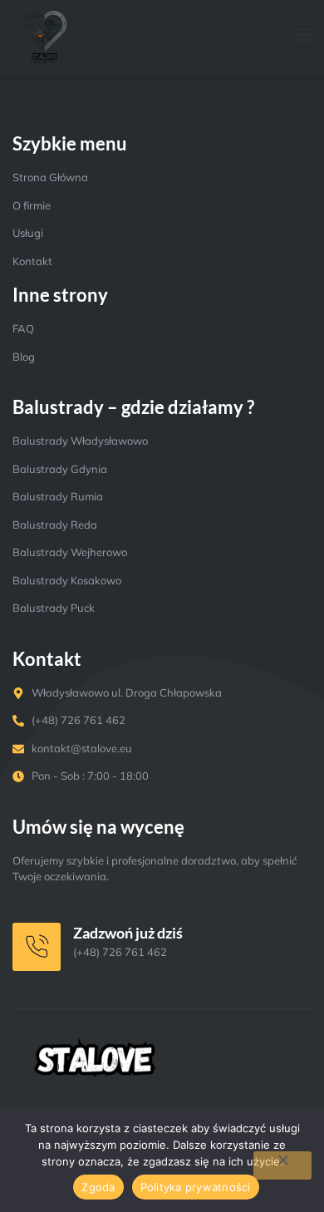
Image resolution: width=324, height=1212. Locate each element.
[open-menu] (294, 36)
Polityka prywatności (195, 1187)
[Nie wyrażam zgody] (282, 1165)
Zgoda (98, 1187)
